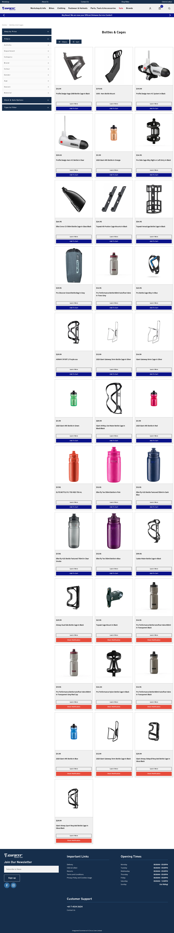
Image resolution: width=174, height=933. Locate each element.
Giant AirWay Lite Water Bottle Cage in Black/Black (110, 427)
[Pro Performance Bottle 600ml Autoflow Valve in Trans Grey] (114, 265)
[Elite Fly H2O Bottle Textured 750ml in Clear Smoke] (74, 531)
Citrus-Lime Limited (95, 930)
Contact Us (71, 910)
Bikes (51, 8)
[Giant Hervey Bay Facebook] (7, 885)
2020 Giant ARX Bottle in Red (147, 426)
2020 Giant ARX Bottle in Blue (67, 759)
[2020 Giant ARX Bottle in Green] (74, 398)
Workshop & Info (38, 8)
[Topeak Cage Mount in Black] (114, 597)
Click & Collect (72, 868)
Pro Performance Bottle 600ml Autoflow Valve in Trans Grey (113, 294)
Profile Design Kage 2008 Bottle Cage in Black (73, 93)
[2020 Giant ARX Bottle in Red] (154, 398)
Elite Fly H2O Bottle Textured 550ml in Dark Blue (152, 493)
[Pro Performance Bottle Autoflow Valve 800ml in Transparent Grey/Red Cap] (74, 664)
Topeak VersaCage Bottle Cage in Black (150, 226)
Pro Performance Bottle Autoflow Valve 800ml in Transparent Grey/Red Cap (73, 693)
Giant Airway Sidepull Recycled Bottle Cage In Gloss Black (153, 760)
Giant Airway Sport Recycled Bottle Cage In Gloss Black (72, 826)
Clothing (61, 8)
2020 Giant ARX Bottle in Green (67, 426)
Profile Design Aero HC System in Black (150, 93)
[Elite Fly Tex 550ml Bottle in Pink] (114, 465)
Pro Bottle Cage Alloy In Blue (147, 293)
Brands (129, 8)
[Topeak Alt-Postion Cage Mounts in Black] (114, 199)
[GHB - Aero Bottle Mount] (114, 66)
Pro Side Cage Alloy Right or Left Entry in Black (153, 160)
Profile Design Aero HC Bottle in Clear (70, 160)
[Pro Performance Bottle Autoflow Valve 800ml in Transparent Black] (154, 597)
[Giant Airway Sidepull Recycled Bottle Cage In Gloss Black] (154, 731)
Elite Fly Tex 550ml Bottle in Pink (108, 492)
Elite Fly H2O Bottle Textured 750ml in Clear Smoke (72, 559)
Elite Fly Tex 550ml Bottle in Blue (108, 558)
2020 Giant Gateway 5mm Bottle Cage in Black (113, 759)
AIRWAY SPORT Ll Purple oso (67, 359)
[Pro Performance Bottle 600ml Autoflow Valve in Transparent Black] (154, 664)
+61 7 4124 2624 (75, 907)
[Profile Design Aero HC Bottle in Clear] (74, 133)
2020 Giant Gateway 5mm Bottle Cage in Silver (113, 359)
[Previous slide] (4, 15)
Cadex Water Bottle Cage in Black (148, 558)
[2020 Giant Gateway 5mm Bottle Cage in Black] (114, 731)
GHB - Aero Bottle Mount (105, 93)
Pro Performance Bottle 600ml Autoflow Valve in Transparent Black (153, 693)
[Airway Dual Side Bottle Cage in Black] (74, 597)
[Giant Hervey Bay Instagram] (13, 885)
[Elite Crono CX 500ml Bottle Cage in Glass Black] (74, 199)
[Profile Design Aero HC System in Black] (154, 66)
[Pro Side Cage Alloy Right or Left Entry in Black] (154, 133)
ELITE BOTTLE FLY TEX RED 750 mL (69, 492)
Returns (70, 871)
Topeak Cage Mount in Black (107, 625)
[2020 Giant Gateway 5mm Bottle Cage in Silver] (114, 332)
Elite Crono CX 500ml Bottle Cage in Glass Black (73, 226)
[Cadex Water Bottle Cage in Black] (154, 531)
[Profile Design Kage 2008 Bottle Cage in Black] (74, 66)
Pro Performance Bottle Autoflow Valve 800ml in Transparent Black (153, 626)
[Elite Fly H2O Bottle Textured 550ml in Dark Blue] (154, 465)
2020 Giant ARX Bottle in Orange (108, 160)
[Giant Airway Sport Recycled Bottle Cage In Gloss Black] (74, 798)
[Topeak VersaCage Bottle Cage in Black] (154, 199)
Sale (121, 8)
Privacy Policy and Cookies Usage (79, 878)
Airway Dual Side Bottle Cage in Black (70, 625)
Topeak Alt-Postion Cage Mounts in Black (111, 226)
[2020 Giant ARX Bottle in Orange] (114, 133)
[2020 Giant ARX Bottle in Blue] (74, 731)
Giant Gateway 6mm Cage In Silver (149, 359)
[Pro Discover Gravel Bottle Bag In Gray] (74, 265)
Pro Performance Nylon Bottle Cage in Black (112, 692)
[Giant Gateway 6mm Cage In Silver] (154, 332)
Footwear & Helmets (78, 8)
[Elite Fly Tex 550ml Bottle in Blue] (114, 531)
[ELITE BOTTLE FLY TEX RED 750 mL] (74, 465)
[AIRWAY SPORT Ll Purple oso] (74, 332)
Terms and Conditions (75, 874)
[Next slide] (170, 15)
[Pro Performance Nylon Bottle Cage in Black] (114, 664)
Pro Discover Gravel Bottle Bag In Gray (70, 293)
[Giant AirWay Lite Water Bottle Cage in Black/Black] (114, 398)
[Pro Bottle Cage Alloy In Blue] (154, 265)
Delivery (70, 864)
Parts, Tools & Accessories (103, 8)
